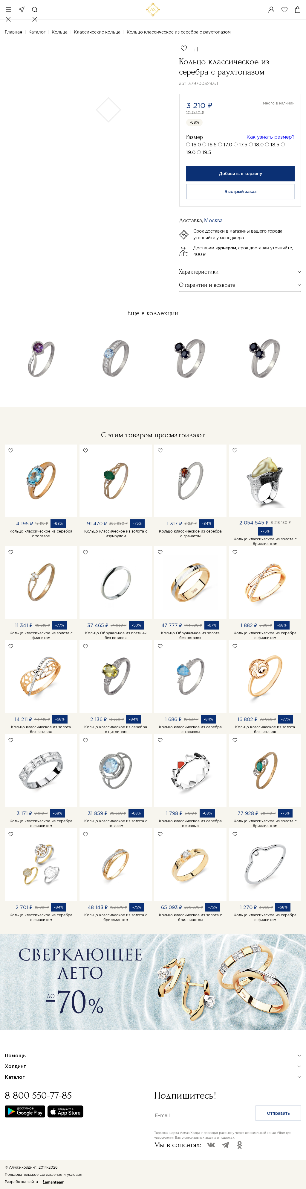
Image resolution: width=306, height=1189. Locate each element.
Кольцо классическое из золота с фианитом (41, 635)
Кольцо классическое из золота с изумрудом (115, 533)
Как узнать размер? (271, 136)
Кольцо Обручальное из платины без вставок (115, 635)
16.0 (196, 144)
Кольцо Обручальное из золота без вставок (190, 635)
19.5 (206, 152)
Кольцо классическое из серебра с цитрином (115, 729)
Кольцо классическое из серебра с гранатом (190, 533)
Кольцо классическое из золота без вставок (41, 729)
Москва (21, 9)
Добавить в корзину (240, 173)
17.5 (243, 144)
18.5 (274, 144)
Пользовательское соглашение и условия (43, 1174)
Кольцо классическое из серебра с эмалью (190, 823)
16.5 (212, 144)
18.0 (259, 144)
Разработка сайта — (24, 1182)
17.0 (228, 144)
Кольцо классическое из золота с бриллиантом (265, 541)
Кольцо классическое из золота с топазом (115, 823)
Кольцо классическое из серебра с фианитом (265, 635)
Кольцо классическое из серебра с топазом (41, 533)
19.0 (190, 152)
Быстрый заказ (240, 191)
